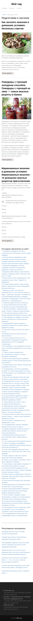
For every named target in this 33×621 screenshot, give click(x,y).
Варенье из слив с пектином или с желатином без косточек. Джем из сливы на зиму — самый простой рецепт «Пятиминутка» (16, 292)
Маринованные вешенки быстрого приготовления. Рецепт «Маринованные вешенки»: (14, 437)
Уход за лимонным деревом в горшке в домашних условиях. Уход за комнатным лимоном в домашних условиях (15, 398)
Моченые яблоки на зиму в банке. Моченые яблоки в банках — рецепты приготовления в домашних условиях (16, 416)
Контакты (7, 597)
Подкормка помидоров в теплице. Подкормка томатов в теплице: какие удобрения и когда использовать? (13, 268)
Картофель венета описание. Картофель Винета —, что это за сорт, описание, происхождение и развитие (14, 560)
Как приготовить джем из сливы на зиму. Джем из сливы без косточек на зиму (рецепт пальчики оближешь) (16, 286)
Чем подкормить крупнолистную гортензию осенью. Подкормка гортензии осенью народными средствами (15, 545)
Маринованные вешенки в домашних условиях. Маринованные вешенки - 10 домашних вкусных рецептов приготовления (16, 175)
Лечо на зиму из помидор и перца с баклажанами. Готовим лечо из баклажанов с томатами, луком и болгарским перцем (16, 497)
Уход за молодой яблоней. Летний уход (15, 303)
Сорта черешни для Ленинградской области (17, 441)
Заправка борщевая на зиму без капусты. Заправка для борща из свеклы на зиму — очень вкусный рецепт (16, 431)
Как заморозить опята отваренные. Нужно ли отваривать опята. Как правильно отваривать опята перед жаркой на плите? (16, 509)
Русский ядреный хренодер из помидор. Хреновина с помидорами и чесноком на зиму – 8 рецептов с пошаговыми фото (16, 299)
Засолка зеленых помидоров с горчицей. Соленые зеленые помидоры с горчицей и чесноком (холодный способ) (15, 391)
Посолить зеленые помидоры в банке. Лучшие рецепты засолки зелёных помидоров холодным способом (16, 503)
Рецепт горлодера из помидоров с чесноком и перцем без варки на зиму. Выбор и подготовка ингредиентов (16, 445)
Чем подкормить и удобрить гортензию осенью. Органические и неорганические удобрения (15, 319)
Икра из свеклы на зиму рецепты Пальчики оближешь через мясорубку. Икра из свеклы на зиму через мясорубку (16, 476)
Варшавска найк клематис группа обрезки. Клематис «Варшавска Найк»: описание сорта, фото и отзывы (16, 274)
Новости (11, 8)
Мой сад (16, 4)
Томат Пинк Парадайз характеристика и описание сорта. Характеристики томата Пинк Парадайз (16, 451)
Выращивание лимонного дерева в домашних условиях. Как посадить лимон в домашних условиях (15, 325)
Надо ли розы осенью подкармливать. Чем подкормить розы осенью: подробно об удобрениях (16, 280)
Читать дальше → (7, 73)
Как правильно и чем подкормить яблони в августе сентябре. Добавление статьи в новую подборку (16, 348)
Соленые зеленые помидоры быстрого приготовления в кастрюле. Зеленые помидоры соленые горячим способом (16, 470)
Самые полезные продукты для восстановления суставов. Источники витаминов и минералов (13, 354)
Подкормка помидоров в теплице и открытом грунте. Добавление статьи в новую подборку (16, 253)
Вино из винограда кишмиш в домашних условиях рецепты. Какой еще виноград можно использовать (16, 361)
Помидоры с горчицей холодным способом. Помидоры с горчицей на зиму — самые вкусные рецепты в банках (16, 88)
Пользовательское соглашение (21, 597)
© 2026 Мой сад (9, 590)
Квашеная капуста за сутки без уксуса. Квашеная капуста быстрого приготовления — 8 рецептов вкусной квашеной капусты (16, 552)
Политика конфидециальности (13, 599)
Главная (4, 8)
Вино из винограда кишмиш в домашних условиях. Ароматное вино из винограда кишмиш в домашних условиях (15, 491)
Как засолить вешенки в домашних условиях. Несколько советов (15, 25)
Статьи (19, 8)
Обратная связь (9, 605)
